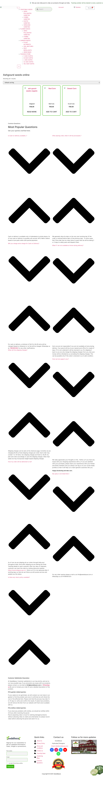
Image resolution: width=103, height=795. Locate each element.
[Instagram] (56, 750)
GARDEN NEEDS (25, 40)
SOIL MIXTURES (28, 46)
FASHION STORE (25, 54)
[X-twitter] (61, 750)
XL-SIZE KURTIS (28, 62)
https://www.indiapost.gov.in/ (17, 570)
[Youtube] (65, 750)
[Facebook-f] (52, 750)
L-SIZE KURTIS (28, 60)
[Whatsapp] (58, 754)
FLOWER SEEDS (25, 29)
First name (9, 751)
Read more (32, 112)
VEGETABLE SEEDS (26, 9)
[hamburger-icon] (18, 7)
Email (7, 757)
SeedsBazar (85, 742)
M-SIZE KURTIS (28, 58)
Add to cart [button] (51, 112)
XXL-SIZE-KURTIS (29, 64)
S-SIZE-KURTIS (28, 56)
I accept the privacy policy (15, 763)
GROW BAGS (27, 52)
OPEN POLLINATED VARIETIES (27, 13)
